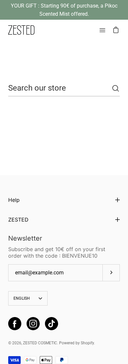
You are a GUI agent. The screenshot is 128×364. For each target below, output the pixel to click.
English (21, 298)
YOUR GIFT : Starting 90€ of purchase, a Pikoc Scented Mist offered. (64, 10)
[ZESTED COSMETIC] (21, 30)
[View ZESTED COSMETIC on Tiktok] (51, 323)
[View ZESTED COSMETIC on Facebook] (14, 323)
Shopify (87, 343)
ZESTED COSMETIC (40, 343)
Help (14, 200)
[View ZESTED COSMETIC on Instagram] (33, 323)
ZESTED (18, 219)
